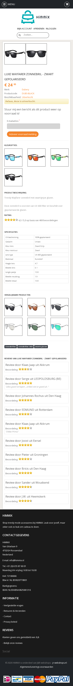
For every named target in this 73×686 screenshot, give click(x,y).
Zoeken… (28, 34)
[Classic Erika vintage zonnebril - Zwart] (13, 306)
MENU (11, 4)
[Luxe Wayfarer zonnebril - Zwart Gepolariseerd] (14, 53)
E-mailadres (12, 121)
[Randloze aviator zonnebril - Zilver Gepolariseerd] (13, 326)
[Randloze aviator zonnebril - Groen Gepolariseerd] (36, 326)
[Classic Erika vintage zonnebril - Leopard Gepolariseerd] (36, 306)
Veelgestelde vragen (13, 605)
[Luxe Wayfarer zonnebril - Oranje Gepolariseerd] (36, 157)
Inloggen (51, 28)
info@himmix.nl (16, 560)
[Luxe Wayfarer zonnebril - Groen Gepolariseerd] (60, 157)
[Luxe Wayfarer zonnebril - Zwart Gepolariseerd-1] (36, 53)
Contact (7, 616)
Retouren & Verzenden (14, 610)
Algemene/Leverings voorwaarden (36, 666)
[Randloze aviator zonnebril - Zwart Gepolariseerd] (60, 306)
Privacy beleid (10, 621)
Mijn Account (24, 28)
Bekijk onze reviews (13, 643)
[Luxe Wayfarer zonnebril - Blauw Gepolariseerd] (13, 157)
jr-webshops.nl (59, 662)
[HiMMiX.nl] (36, 16)
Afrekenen (38, 28)
